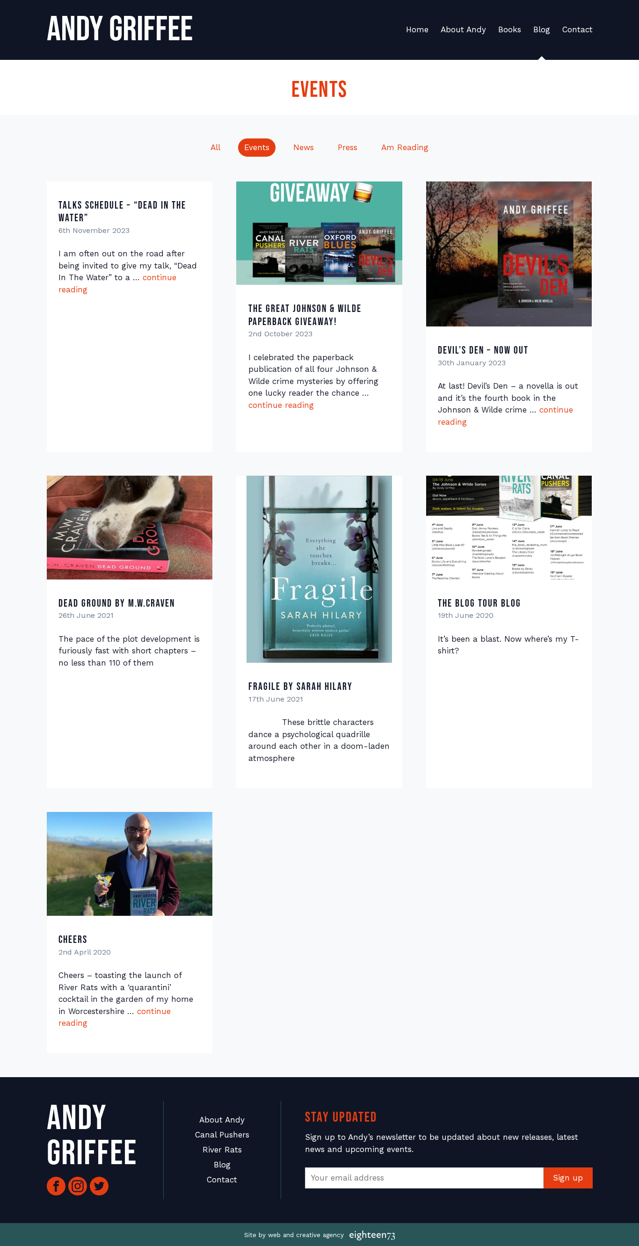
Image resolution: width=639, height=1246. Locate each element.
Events (256, 147)
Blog (541, 29)
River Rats (222, 1149)
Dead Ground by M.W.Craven (116, 603)
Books (509, 29)
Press (347, 147)
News (303, 147)
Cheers (72, 940)
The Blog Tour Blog (479, 603)
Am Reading (404, 147)
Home (417, 29)
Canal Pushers (222, 1134)
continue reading (281, 405)
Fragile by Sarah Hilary (300, 687)
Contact (577, 29)
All (215, 147)
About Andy (463, 29)
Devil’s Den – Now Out (483, 350)
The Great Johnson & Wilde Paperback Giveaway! (305, 315)
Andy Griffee (120, 29)
